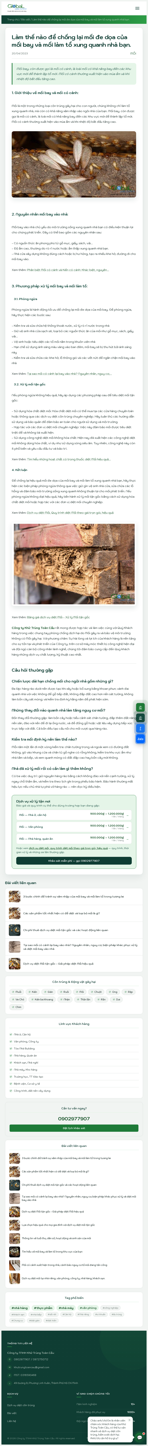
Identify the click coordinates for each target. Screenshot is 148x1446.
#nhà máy (66, 1308)
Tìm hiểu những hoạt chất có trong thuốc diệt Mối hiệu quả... (69, 459)
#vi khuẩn (100, 1314)
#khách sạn (18, 1314)
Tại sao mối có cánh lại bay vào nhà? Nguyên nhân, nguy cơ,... (69, 373)
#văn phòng (88, 1308)
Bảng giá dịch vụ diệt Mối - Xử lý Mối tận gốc (58, 617)
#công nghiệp (110, 1307)
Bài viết (25, 19)
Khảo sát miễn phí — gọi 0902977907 (74, 860)
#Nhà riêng (83, 1314)
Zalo (140, 738)
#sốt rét (52, 1314)
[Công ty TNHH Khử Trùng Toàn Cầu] (17, 8)
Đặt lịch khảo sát (74, 1128)
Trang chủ (13, 19)
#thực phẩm (43, 1308)
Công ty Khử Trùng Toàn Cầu (33, 628)
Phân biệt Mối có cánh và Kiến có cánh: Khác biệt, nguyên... (68, 270)
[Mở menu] (137, 8)
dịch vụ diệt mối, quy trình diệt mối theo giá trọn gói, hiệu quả (68, 848)
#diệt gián (34, 1320)
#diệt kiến (51, 1320)
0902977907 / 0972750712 (31, 1359)
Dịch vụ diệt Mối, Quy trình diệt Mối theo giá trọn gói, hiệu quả (70, 512)
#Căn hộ (67, 1314)
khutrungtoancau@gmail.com (31, 1367)
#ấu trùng (117, 1314)
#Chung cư (17, 1320)
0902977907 (74, 1119)
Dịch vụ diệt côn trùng (21, 1405)
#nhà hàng (20, 1308)
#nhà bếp (36, 1314)
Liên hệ (11, 1421)
